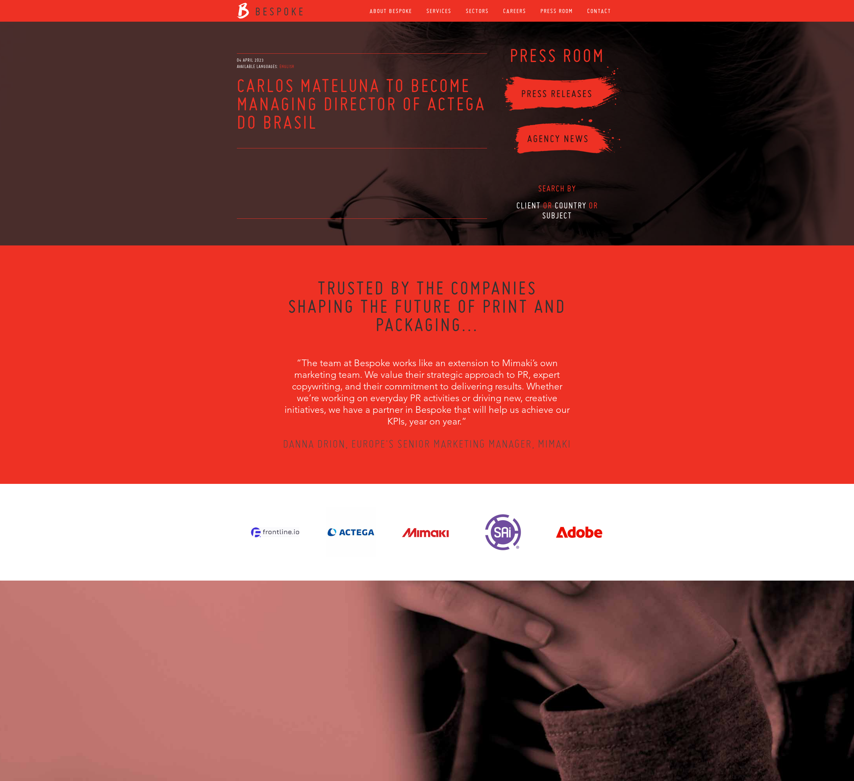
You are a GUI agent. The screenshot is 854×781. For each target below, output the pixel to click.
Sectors (477, 10)
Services (438, 10)
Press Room (556, 10)
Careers (514, 10)
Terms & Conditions (439, 745)
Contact (599, 10)
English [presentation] (287, 66)
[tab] (287, 66)
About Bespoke (391, 10)
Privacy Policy (409, 745)
